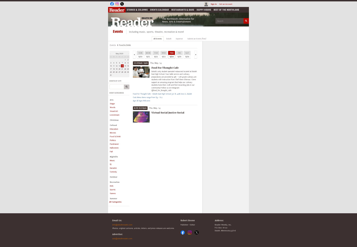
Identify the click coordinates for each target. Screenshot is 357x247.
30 (128, 72)
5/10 (140, 55)
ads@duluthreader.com (122, 239)
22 (125, 69)
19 (116, 69)
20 (119, 69)
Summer (113, 199)
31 (111, 75)
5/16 (187, 55)
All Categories (115, 202)
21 (122, 69)
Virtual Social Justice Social (167, 112)
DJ (110, 164)
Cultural (113, 125)
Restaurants (182, 10)
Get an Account (225, 4)
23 (128, 69)
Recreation (115, 182)
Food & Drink (115, 136)
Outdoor (113, 177)
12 (116, 66)
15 (125, 66)
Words (112, 107)
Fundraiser (114, 144)
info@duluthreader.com (122, 225)
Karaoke (113, 168)
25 (114, 72)
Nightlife (114, 157)
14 (122, 66)
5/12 (156, 55)
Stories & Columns (137, 10)
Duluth (168, 39)
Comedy (113, 172)
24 (111, 72)
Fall (111, 152)
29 (125, 72)
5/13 (164, 55)
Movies (113, 133)
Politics (113, 140)
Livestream (114, 115)
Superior (179, 39)
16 (128, 66)
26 (116, 72)
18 (114, 69)
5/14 (172, 55)
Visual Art (114, 111)
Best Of (226, 10)
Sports (112, 190)
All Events (158, 39)
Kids (111, 186)
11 (114, 66)
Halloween (114, 148)
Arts (111, 100)
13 (119, 66)
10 (111, 66)
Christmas (114, 120)
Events (159, 10)
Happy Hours (204, 10)
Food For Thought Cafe (165, 67)
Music (112, 160)
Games (113, 193)
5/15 (179, 55)
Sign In (214, 4)
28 (122, 72)
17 (111, 69)
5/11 (148, 55)
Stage (112, 104)
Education (114, 129)
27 (119, 72)
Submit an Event (196, 39)
